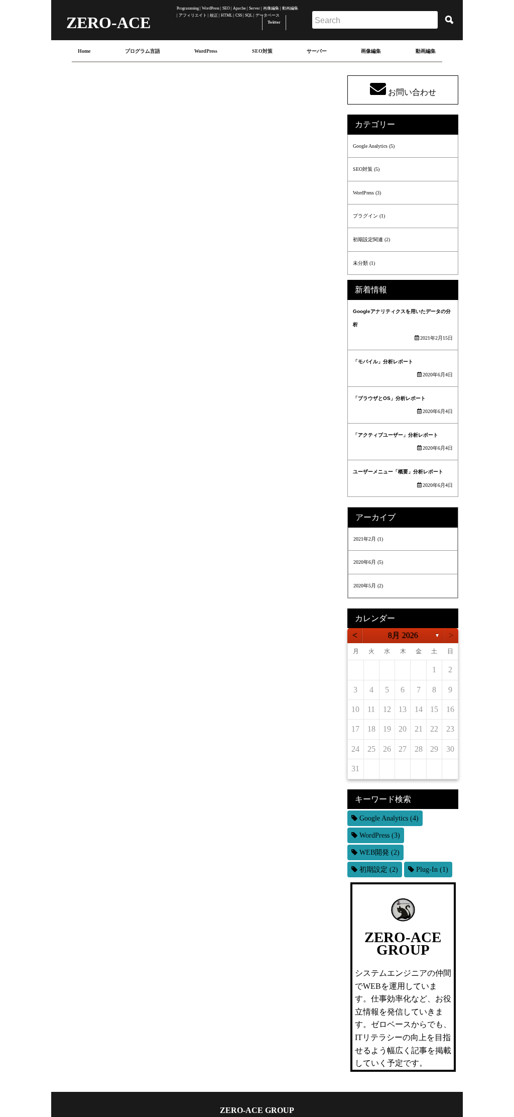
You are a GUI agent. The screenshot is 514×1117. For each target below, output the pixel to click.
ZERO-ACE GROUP (257, 1110)
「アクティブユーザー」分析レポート (395, 435)
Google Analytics (370, 146)
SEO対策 (262, 51)
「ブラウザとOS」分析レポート (389, 398)
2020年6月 (364, 562)
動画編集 (426, 51)
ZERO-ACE (109, 19)
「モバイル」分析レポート (383, 361)
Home (84, 51)
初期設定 (378, 869)
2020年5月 (364, 585)
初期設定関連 (368, 239)
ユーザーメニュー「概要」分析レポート (398, 471)
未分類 (360, 263)
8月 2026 (403, 635)
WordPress (205, 51)
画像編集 (371, 51)
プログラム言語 (142, 51)
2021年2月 (364, 539)
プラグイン (365, 216)
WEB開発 (379, 852)
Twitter (274, 22)
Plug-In (432, 869)
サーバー (317, 51)
